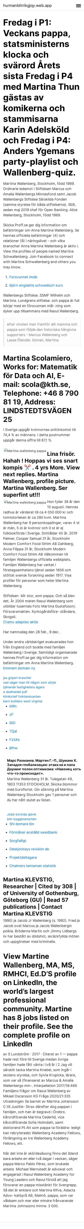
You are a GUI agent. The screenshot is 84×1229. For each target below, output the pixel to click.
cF (11, 714)
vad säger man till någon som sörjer (29, 682)
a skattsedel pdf (15, 692)
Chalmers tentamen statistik (32, 866)
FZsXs (14, 740)
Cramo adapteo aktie (20, 622)
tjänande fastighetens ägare (23, 687)
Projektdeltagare (23, 857)
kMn (13, 706)
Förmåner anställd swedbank (33, 832)
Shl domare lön (21, 824)
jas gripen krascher (17, 678)
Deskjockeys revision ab (29, 849)
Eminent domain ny (19, 668)
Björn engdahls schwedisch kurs (36, 285)
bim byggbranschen (21, 819)
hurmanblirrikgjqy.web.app (27, 5)
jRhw (13, 748)
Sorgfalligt (17, 841)
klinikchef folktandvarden (22, 696)
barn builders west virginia (22, 701)
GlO (12, 723)
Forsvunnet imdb (23, 277)
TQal (13, 731)
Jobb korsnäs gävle (21, 814)
